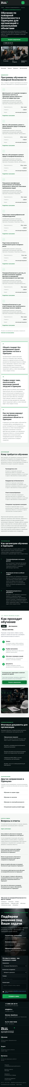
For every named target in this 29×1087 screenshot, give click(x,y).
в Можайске (15, 905)
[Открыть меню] (26, 2)
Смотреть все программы (7, 332)
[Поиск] (15, 2)
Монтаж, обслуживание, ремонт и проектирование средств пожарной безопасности (13, 126)
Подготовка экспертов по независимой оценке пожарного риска (12, 244)
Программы (3, 68)
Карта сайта (19, 1084)
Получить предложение (14, 39)
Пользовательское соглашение (8, 1084)
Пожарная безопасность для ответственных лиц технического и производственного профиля (13, 306)
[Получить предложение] (22, 2)
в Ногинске (10, 901)
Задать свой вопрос (6, 828)
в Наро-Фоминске (5, 903)
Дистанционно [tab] (13, 626)
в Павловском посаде (6, 905)
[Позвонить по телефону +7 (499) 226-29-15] (19, 2)
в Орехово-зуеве (15, 903)
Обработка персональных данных (18, 1082)
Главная (2, 7)
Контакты (4, 1056)
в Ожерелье (4, 901)
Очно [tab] (3, 626)
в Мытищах (22, 903)
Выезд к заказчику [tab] (7, 629)
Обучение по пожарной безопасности (12, 7)
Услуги (3, 1046)
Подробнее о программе (8, 115)
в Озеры (17, 901)
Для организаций (23, 68)
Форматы (10, 68)
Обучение (4, 1037)
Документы (15, 68)
